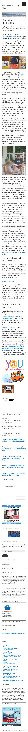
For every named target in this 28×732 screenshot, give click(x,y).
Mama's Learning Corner (10, 669)
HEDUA (5, 662)
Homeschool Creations (9, 665)
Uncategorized (15, 414)
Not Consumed (7, 670)
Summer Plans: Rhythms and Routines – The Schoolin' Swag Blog (14, 448)
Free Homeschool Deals (10, 658)
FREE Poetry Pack (8, 328)
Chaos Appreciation (8, 651)
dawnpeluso (20, 413)
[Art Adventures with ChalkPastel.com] (14, 371)
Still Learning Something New (11, 676)
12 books (21, 74)
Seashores (5, 350)
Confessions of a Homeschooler (12, 655)
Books (9, 414)
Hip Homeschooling (9, 663)
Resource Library (8, 281)
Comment (20, 498)
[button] (10, 63)
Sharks (4, 348)
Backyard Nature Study (15, 348)
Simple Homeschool (9, 673)
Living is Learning (8, 668)
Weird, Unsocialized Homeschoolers (13, 680)
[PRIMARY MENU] (24, 4)
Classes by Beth (7, 652)
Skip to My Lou (7, 675)
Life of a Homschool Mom (10, 666)
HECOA (5, 661)
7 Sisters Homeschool (9, 647)
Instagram (22, 235)
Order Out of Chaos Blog (10, 672)
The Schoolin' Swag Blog (10, 6)
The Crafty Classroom (9, 677)
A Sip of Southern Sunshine (11, 648)
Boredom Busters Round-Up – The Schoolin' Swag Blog (13, 458)
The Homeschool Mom (9, 679)
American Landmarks (16, 346)
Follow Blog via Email (9, 541)
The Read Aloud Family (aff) (10, 36)
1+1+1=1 (5, 645)
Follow (4, 556)
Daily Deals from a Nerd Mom (11, 656)
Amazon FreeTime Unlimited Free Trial (13, 633)
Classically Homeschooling (10, 654)
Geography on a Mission (10, 659)
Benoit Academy (7, 649)
